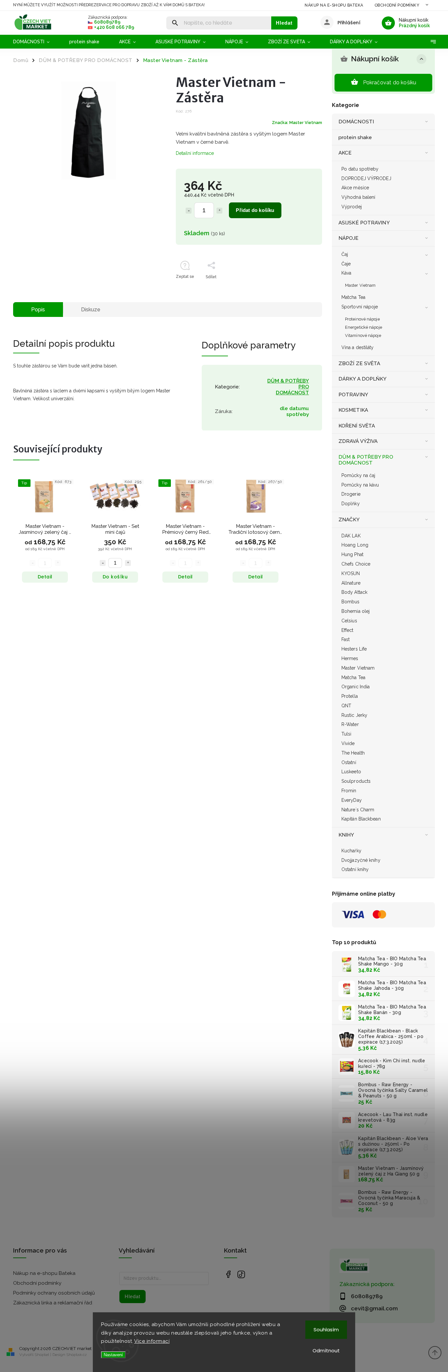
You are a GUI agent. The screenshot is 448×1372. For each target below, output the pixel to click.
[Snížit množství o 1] (189, 211)
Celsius (349, 620)
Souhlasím (326, 1329)
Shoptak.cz (77, 1354)
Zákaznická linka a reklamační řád (52, 1303)
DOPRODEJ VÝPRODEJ (366, 178)
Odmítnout (326, 1350)
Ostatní (348, 762)
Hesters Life (354, 649)
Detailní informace (195, 153)
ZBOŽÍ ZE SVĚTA (359, 363)
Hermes (349, 658)
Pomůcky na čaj (358, 475)
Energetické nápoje (363, 327)
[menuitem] (36, 42)
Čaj (344, 254)
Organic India (355, 686)
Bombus (350, 601)
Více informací (152, 1341)
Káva (346, 273)
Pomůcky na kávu (360, 485)
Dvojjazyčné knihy (360, 860)
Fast (345, 639)
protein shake (355, 137)
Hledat (284, 23)
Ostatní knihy (355, 869)
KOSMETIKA (353, 410)
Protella (349, 696)
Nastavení (113, 1354)
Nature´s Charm (357, 809)
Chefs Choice (355, 564)
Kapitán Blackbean (361, 818)
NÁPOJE (348, 238)
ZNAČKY (349, 520)
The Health (353, 753)
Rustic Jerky (354, 715)
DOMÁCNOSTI (356, 122)
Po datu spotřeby (360, 169)
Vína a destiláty (357, 347)
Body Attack (354, 592)
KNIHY (346, 835)
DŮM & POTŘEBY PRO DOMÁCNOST (365, 460)
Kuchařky (351, 850)
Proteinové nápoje (362, 319)
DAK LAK (351, 535)
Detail (45, 576)
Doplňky (350, 503)
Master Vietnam (360, 285)
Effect (347, 630)
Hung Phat (352, 554)
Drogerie (350, 494)
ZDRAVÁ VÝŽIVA (357, 441)
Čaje (346, 263)
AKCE (345, 153)
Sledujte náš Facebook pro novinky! (228, 1274)
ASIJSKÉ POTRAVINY (364, 223)
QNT (346, 705)
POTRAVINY (353, 395)
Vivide (348, 743)
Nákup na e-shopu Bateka (334, 5)
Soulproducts (356, 781)
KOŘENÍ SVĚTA (356, 426)
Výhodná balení (358, 197)
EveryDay (351, 800)
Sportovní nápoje (359, 306)
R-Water (350, 724)
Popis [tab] (38, 309)
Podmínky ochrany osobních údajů (54, 1293)
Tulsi (346, 734)
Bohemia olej (355, 611)
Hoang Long (354, 545)
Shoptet (42, 1354)
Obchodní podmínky (397, 5)
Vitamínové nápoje (363, 335)
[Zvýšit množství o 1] (219, 211)
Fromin (348, 790)
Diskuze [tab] (90, 309)
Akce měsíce (355, 187)
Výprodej (351, 206)
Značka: (297, 122)
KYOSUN (350, 573)
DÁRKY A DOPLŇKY (362, 379)
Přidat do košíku (255, 210)
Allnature (350, 583)
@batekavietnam (241, 1274)
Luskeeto (351, 771)
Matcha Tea (353, 297)
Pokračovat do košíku (390, 82)
